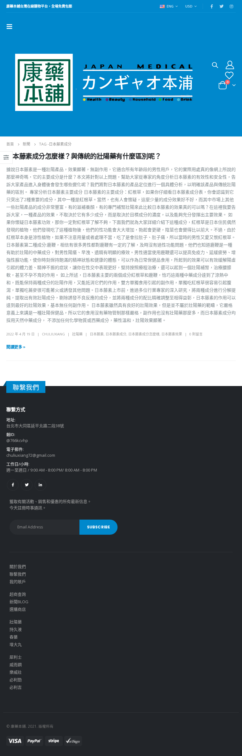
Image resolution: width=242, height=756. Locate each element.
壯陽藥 (77, 334)
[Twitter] (221, 6)
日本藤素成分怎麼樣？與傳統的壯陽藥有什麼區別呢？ (83, 156)
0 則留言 (196, 334)
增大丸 (15, 644)
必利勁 (15, 679)
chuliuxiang (53, 334)
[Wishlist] (229, 75)
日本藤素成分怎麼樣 (143, 334)
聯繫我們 (17, 574)
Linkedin (40, 485)
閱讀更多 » (16, 347)
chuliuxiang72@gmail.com (30, 455)
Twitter (26, 485)
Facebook (13, 485)
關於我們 (17, 566)
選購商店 (17, 609)
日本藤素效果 (171, 334)
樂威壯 (15, 672)
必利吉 (15, 687)
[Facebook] (212, 6)
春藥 (13, 637)
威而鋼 (15, 664)
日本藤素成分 (116, 334)
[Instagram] (231, 6)
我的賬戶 (17, 581)
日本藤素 (97, 334)
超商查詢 (17, 594)
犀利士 (15, 657)
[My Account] (230, 64)
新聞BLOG (18, 601)
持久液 (15, 629)
